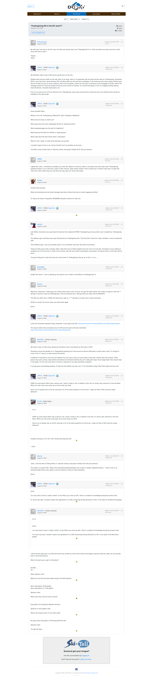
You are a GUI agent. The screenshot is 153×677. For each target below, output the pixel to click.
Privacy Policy (86, 673)
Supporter (51, 67)
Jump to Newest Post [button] (38, 32)
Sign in (30, 6)
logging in (85, 655)
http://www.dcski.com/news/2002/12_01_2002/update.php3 (51, 330)
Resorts (56, 14)
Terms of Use (94, 673)
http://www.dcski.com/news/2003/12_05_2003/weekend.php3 (99, 323)
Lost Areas (96, 14)
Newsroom (37, 14)
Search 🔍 (85, 19)
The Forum (76, 14)
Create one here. (85, 659)
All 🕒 (66, 19)
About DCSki (115, 14)
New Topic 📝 (75, 19)
